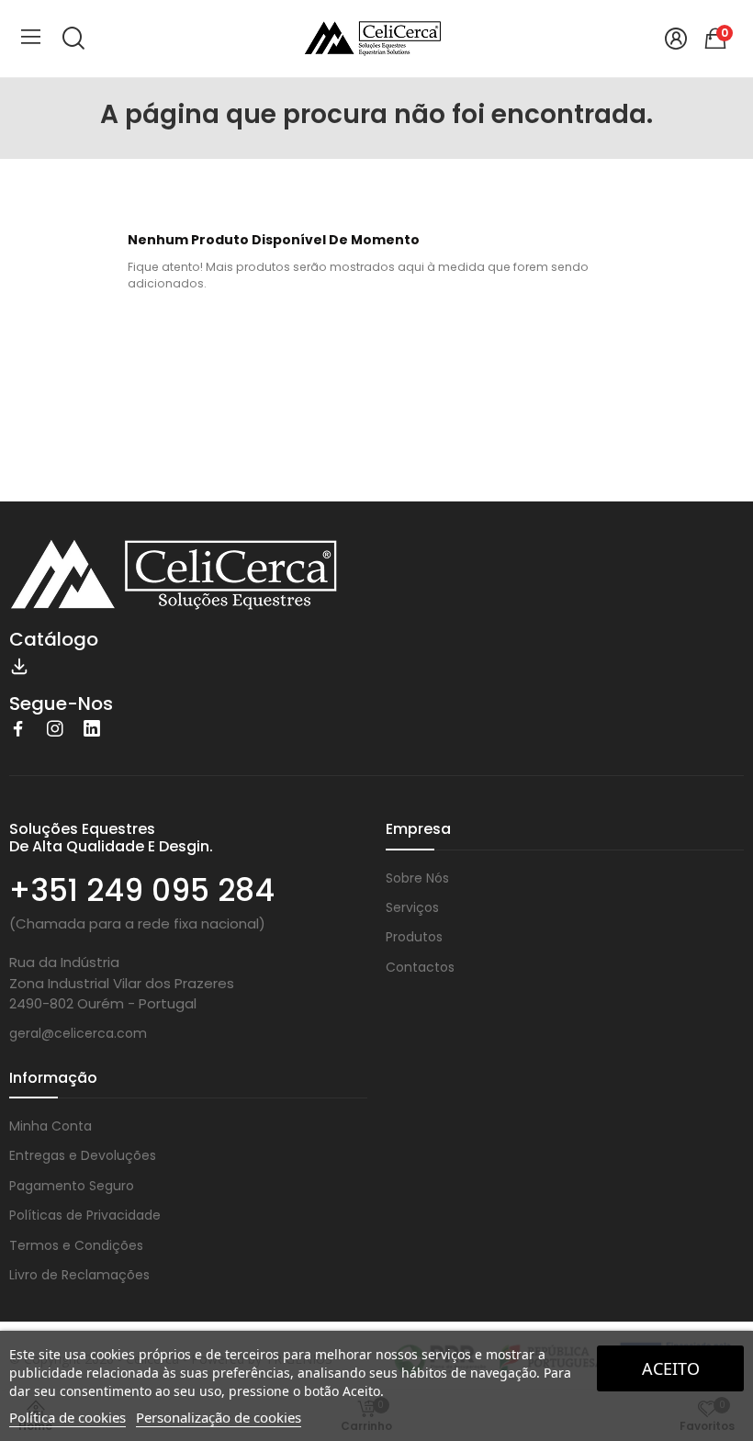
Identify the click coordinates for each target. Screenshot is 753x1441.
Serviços (412, 907)
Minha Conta (50, 1126)
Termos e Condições (76, 1245)
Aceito (671, 1368)
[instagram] (55, 729)
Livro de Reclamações (79, 1275)
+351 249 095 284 (142, 890)
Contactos (420, 967)
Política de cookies (67, 1417)
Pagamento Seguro (71, 1185)
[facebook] (18, 729)
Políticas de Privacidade (85, 1215)
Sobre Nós (417, 878)
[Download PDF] (19, 665)
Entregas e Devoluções (82, 1155)
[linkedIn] (92, 729)
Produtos (414, 937)
